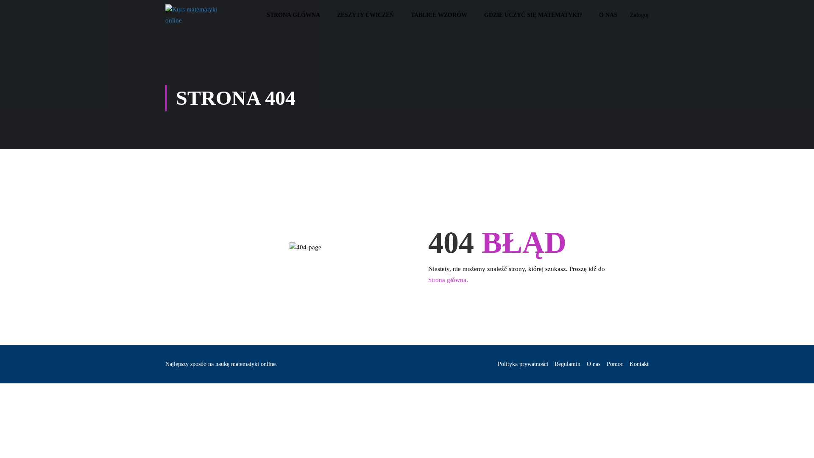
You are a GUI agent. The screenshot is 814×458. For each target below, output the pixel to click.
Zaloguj (639, 15)
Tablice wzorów (439, 15)
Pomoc (615, 364)
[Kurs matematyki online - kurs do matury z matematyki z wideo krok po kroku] (197, 15)
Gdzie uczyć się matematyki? (533, 15)
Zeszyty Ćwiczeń (365, 15)
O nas (608, 15)
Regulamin (567, 364)
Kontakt (639, 364)
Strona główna (293, 15)
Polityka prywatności (523, 364)
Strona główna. (448, 279)
